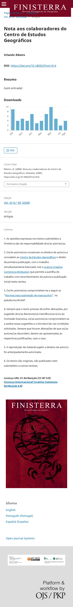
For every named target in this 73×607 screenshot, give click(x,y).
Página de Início (13, 13)
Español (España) (17, 521)
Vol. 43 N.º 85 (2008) (15, 17)
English (11, 510)
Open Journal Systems (20, 538)
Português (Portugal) (19, 516)
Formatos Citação (17, 184)
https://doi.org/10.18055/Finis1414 (33, 65)
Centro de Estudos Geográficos (38, 257)
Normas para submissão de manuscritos (28, 295)
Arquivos (32, 13)
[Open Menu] (4, 4)
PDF (12, 150)
